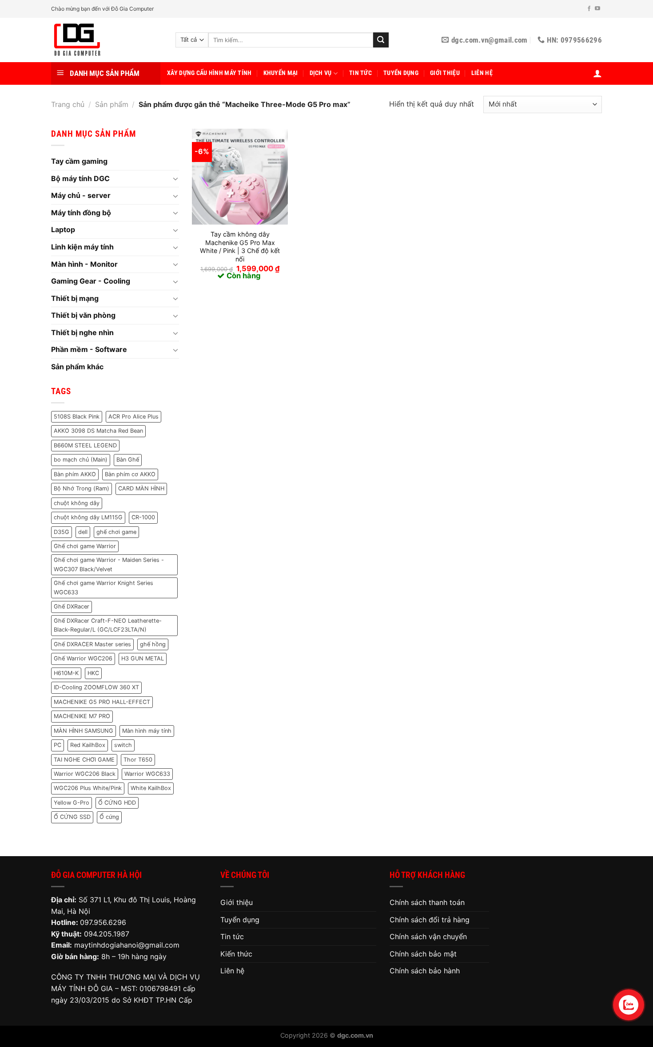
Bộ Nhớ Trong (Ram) (81, 488)
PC (57, 745)
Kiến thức (236, 953)
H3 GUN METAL (142, 658)
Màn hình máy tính (146, 730)
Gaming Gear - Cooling (90, 281)
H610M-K (66, 673)
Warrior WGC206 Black (84, 773)
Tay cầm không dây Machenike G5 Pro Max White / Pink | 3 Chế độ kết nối (240, 246)
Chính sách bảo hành (425, 970)
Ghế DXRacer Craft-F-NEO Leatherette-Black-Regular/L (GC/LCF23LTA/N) (108, 625)
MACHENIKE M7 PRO (82, 716)
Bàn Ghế (127, 459)
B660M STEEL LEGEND (85, 445)
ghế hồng (153, 644)
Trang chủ (67, 104)
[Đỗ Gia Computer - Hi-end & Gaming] (106, 40)
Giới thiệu (445, 73)
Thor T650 (137, 759)
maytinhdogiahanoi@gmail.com (126, 944)
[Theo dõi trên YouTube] (597, 9)
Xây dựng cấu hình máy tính (209, 73)
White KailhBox (151, 788)
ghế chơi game (116, 532)
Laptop (63, 229)
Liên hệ (482, 73)
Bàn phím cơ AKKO (130, 474)
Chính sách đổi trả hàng (430, 919)
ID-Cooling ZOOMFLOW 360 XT (96, 687)
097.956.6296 (103, 922)
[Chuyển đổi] (175, 178)
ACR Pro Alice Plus (133, 416)
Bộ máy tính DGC (80, 178)
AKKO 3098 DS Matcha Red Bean (98, 430)
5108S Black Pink (77, 416)
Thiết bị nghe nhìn (82, 332)
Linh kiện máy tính (82, 246)
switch (123, 745)
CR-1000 (143, 517)
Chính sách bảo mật (423, 953)
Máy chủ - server (81, 195)
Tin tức (360, 73)
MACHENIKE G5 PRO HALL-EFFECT (102, 702)
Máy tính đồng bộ (81, 212)
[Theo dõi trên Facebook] (589, 9)
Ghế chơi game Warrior (85, 546)
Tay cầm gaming (79, 161)
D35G (61, 532)
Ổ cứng (109, 817)
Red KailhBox (87, 745)
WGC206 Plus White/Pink (88, 788)
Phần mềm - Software (89, 349)
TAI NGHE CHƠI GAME (84, 759)
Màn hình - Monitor (84, 264)
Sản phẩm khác (77, 366)
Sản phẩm (111, 104)
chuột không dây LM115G (88, 517)
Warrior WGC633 (147, 773)
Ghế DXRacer (71, 606)
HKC (93, 673)
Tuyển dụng (400, 73)
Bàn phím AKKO (75, 474)
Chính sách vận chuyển (428, 936)
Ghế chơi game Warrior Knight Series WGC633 (103, 587)
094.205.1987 (106, 933)
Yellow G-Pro (71, 802)
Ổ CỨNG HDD (117, 802)
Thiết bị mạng (75, 298)
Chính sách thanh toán (427, 902)
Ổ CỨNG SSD (72, 817)
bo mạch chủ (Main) (81, 459)
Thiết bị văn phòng (83, 315)
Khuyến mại (280, 73)
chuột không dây (77, 503)
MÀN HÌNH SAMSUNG (83, 730)
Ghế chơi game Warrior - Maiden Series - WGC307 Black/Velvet (109, 564)
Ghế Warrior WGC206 (83, 658)
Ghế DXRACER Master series (92, 644)
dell (83, 532)
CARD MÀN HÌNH (141, 488)
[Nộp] (380, 39)
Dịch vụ (321, 73)
